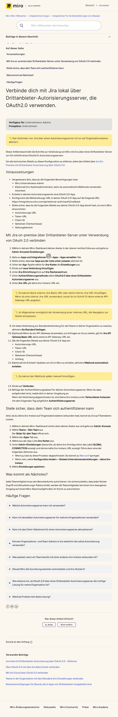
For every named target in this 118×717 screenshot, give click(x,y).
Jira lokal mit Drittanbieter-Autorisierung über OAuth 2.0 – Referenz (41, 661)
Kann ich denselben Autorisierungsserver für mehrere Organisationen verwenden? (55, 517)
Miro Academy (100, 707)
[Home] (23, 6)
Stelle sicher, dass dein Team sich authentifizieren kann (35, 68)
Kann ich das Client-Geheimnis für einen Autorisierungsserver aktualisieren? (52, 529)
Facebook (8, 606)
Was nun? (84, 455)
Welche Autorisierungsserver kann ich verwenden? (38, 505)
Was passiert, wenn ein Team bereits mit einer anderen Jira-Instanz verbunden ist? (54, 557)
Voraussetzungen (15, 54)
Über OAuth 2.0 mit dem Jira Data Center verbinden (33, 667)
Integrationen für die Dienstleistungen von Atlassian (76, 16)
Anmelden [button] (104, 5)
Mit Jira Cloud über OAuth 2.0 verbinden (27, 672)
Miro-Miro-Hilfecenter (16, 16)
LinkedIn (16, 606)
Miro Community (69, 707)
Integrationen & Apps (39, 16)
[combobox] (59, 25)
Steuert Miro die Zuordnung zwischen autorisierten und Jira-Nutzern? (48, 569)
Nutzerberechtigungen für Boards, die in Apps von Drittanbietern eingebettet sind (49, 684)
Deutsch (90, 5)
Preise (85, 707)
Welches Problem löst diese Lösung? (31, 596)
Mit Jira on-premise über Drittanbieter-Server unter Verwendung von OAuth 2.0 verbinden (53, 61)
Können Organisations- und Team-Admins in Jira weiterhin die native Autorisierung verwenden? (55, 543)
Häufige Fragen (14, 82)
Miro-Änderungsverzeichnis (24, 707)
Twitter (12, 606)
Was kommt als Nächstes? (19, 75)
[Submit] (20, 25)
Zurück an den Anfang (17, 641)
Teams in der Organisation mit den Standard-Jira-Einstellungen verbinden (44, 678)
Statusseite (50, 707)
